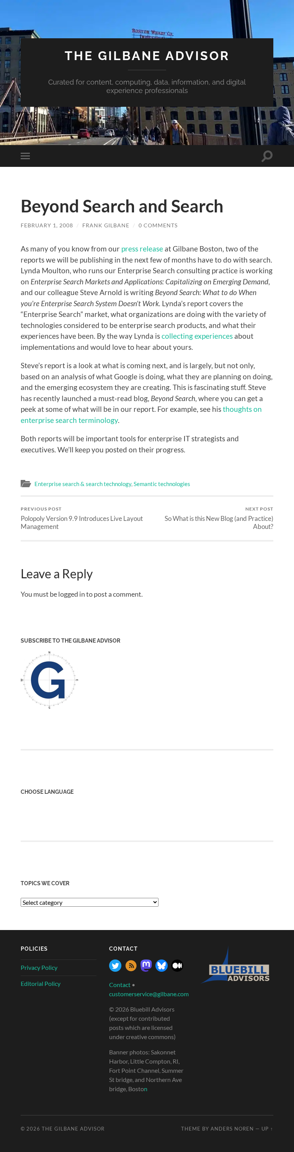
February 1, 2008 (47, 225)
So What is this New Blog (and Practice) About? (219, 518)
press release (142, 248)
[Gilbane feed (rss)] (131, 969)
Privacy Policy (39, 967)
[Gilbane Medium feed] (177, 969)
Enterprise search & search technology (82, 483)
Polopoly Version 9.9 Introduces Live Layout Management (82, 518)
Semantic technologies (162, 483)
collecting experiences (197, 335)
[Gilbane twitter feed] (115, 969)
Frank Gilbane (105, 225)
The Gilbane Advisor (147, 56)
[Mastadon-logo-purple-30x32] (146, 969)
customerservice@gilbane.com (149, 993)
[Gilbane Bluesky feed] (161, 969)
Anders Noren (232, 1129)
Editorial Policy (40, 983)
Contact (120, 984)
